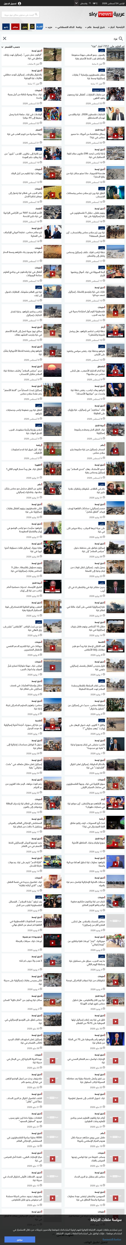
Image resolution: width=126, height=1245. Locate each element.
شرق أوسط (99, 27)
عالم (89, 27)
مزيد (50, 27)
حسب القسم (12, 46)
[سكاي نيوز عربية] (106, 14)
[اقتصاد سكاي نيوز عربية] (39, 26)
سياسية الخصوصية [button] (112, 1239)
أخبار (112, 27)
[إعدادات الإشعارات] (32, 26)
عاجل (25, 27)
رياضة (79, 27)
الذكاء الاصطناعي (65, 27)
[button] (15, 26)
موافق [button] (20, 1239)
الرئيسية (120, 27)
